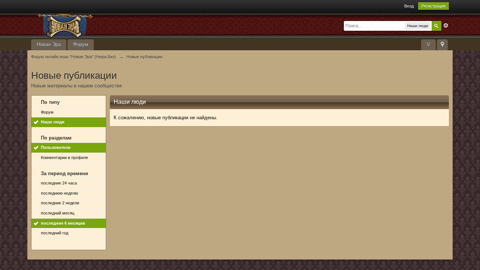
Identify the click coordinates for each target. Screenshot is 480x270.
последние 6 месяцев (63, 223)
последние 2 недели (60, 203)
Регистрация (434, 6)
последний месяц (57, 213)
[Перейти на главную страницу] (98, 25)
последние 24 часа (59, 183)
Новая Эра (49, 44)
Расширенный (446, 25)
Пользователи (55, 147)
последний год (54, 233)
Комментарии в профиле (64, 157)
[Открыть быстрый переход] (442, 44)
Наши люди (52, 122)
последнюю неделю (59, 193)
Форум (80, 44)
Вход (409, 6)
